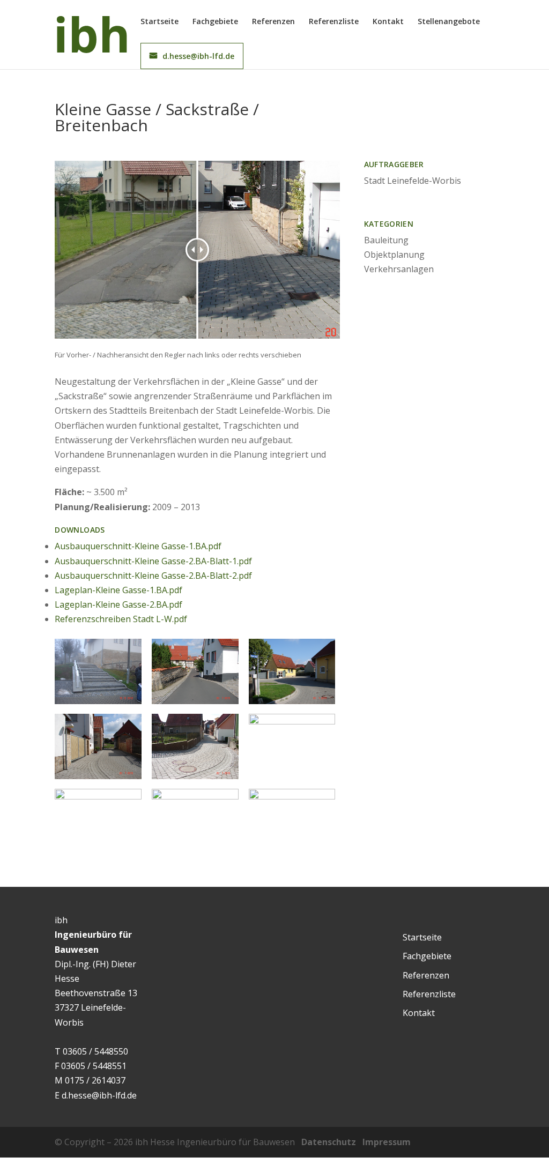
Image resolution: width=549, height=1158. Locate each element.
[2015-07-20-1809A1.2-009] (98, 854)
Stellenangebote (449, 22)
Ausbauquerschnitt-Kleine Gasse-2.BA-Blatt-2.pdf (153, 575)
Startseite (159, 22)
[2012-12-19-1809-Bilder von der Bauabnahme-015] (98, 704)
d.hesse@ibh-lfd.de (198, 56)
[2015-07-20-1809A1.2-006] (195, 779)
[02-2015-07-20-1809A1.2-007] (292, 779)
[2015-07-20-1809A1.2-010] (195, 704)
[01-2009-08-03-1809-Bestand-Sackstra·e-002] (292, 847)
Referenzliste (334, 22)
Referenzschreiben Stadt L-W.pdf (121, 619)
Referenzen (273, 22)
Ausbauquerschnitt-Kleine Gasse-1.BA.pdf (138, 546)
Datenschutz (328, 1142)
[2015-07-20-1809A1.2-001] (292, 704)
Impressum (386, 1142)
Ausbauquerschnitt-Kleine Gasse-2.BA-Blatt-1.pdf (153, 561)
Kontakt (388, 22)
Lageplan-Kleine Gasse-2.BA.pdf (118, 604)
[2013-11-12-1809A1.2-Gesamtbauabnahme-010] (195, 837)
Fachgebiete (215, 22)
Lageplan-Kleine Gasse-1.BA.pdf (118, 590)
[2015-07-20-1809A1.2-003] (98, 779)
